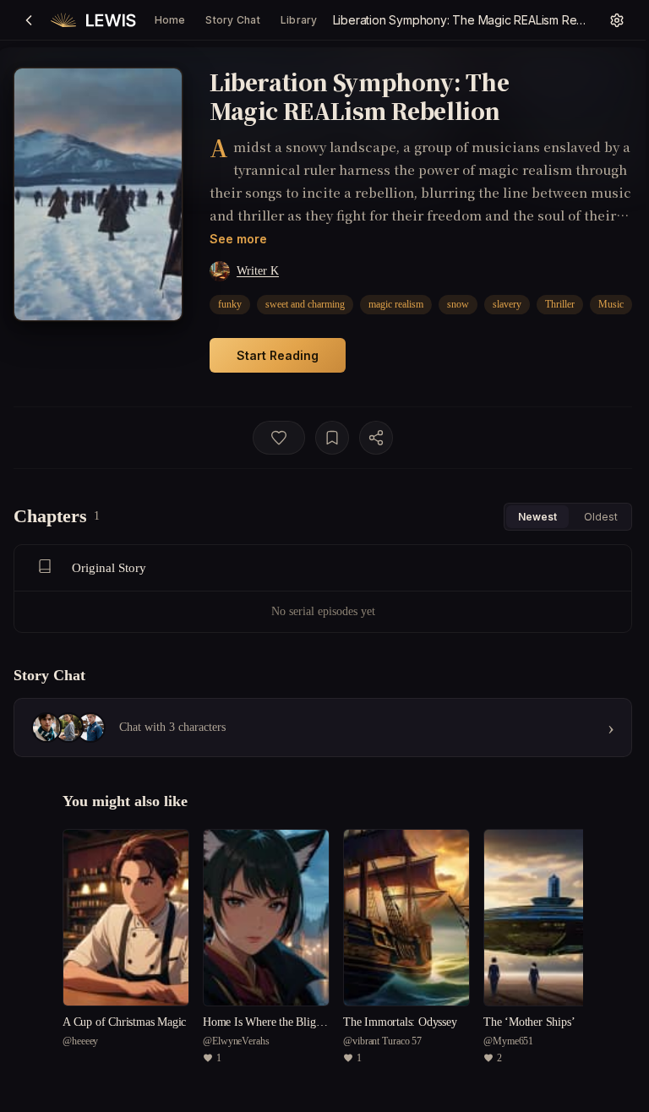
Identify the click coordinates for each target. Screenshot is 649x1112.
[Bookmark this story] (332, 438)
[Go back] (28, 20)
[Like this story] (279, 438)
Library (299, 20)
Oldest (601, 516)
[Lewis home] (93, 20)
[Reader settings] (616, 20)
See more (238, 239)
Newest (537, 516)
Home (170, 20)
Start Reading (278, 355)
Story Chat (232, 20)
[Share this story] (376, 438)
